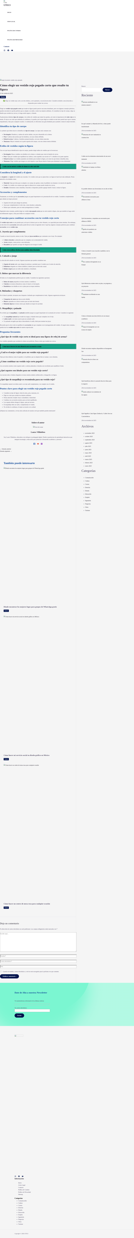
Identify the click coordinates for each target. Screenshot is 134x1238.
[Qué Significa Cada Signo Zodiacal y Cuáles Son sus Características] (91, 400)
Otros (19, 1222)
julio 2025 (88, 446)
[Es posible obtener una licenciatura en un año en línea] (91, 176)
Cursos (20, 1205)
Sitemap (20, 1194)
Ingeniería (21, 1217)
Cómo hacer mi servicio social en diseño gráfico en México (26, 755)
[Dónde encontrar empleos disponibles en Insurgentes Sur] (91, 335)
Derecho (20, 1207)
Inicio (20, 1183)
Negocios (21, 1219)
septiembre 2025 (90, 440)
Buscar (83, 86)
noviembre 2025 (90, 433)
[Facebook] (8, 50)
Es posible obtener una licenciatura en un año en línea (96, 189)
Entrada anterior (5, 449)
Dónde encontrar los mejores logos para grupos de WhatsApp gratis (30, 607)
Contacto (20, 1187)
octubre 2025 (89, 436)
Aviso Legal (21, 1185)
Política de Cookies (23, 1190)
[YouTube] (12, 50)
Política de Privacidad (24, 1192)
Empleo (20, 1214)
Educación (21, 1212)
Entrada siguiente (6, 451)
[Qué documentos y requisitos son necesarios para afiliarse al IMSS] (91, 205)
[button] (6, 46)
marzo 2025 (88, 459)
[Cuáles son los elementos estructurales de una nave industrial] (91, 143)
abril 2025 (88, 456)
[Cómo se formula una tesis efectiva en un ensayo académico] (91, 303)
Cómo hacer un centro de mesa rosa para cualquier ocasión (27, 904)
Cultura (20, 1203)
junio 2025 (88, 449)
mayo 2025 (88, 453)
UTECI (7, 5)
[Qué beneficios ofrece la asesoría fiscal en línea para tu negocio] (91, 368)
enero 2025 (88, 466)
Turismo (20, 1224)
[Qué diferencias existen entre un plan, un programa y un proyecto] (91, 270)
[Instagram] (4, 50)
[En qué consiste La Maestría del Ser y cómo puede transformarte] (91, 111)
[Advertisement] (67, 65)
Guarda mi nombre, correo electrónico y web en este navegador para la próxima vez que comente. (31, 971)
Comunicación (22, 1201)
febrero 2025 (89, 462)
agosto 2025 (88, 443)
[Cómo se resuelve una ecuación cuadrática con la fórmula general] (91, 238)
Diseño (3, 97)
